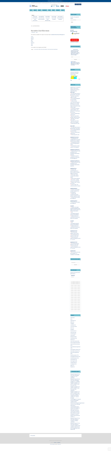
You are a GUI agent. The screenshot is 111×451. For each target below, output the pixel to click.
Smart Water (47, 16)
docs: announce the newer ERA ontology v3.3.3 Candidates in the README (75, 253)
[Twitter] (75, 4)
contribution (73, 324)
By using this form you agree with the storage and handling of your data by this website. (75, 63)
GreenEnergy (73, 333)
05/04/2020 (33, 32)
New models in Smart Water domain (40, 31)
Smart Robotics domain (74, 349)
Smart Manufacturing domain (75, 346)
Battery (72, 322)
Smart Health (54, 17)
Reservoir (32, 42)
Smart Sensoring (41, 17)
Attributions (59, 2)
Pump (32, 41)
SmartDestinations (74, 358)
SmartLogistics (73, 360)
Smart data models (74, 52)
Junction (32, 37)
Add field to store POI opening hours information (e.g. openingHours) (74, 157)
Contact (50, 2)
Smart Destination (60, 17)
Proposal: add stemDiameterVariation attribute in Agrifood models (75, 194)
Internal (72, 335)
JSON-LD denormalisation (75, 178)
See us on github (78, 2)
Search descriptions (38, 2)
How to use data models (65, 2)
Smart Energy (54, 16)
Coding (72, 323)
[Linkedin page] (79, 4)
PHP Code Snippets (52, 444)
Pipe (31, 40)
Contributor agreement (45, 2)
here (62, 1)
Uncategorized (73, 363)
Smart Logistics (60, 16)
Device (72, 327)
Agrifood (72, 317)
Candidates (60, 19)
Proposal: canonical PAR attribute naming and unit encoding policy (74, 191)
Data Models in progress (74, 41)
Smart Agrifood (41, 16)
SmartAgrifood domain (74, 356)
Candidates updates (76, 371)
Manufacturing (73, 336)
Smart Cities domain (74, 341)
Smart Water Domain (74, 350)
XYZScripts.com (59, 444)
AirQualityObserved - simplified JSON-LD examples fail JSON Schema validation (75, 139)
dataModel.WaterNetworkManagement (58, 34)
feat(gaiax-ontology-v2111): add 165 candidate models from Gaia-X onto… (75, 388)
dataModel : (73, 275)
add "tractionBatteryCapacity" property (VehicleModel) (74, 213)
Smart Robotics (35, 17)
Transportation (73, 362)
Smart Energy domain (74, 342)
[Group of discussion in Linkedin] (80, 4)
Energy (72, 329)
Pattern (32, 39)
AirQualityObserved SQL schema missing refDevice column (75, 143)
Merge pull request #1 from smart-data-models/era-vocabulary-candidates (75, 419)
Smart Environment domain (75, 344)
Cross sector (48, 17)
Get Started (33, 2)
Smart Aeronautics (41, 19)
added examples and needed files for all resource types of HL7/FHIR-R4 (75, 217)
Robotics (72, 339)
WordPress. (58, 442)
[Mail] (77, 4)
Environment (73, 330)
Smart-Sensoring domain (75, 352)
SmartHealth (73, 359)
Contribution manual (72, 2)
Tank (32, 44)
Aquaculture (73, 320)
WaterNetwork (55, 49)
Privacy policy (32, 435)
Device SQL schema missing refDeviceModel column (74, 176)
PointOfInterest (73, 338)
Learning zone (54, 2)
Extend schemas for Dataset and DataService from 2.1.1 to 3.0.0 (75, 238)
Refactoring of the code (75, 123)
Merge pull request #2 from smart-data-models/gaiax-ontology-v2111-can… (75, 375)
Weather (72, 366)
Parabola (55, 442)
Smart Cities (35, 16)
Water (37, 32)
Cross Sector (73, 326)
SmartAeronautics (74, 355)
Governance (73, 332)
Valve (32, 45)
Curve (32, 36)
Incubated (54, 19)
